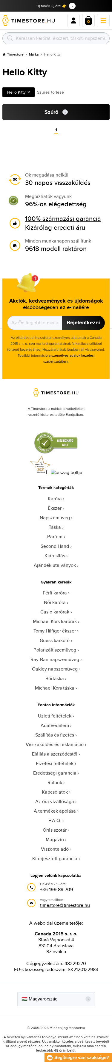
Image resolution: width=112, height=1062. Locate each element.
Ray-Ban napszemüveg (54, 659)
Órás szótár (55, 830)
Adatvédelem (55, 725)
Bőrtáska (54, 678)
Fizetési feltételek (54, 763)
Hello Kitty (16, 92)
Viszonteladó (55, 849)
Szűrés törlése (50, 92)
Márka (34, 54)
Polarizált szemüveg (54, 649)
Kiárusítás (55, 555)
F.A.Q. (54, 820)
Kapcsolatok (55, 792)
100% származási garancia (63, 218)
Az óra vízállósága (54, 801)
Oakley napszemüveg (55, 668)
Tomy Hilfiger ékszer (54, 630)
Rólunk (54, 782)
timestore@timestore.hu (65, 905)
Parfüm (54, 536)
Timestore (15, 54)
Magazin (55, 839)
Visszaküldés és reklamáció (55, 744)
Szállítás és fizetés (54, 734)
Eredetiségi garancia (54, 773)
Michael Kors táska (54, 688)
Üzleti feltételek (54, 715)
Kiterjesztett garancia (54, 858)
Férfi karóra (55, 592)
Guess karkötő (55, 640)
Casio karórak (54, 611)
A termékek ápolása (55, 811)
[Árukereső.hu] (56, 452)
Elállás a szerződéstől (54, 754)
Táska (55, 527)
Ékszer (55, 508)
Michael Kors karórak (55, 621)
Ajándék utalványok (55, 565)
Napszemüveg (55, 517)
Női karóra (55, 602)
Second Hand (55, 546)
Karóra (55, 498)
